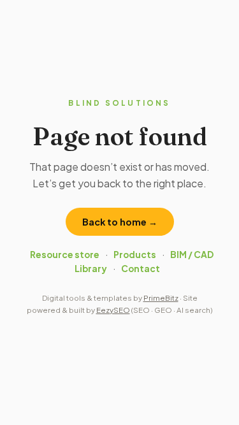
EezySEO (113, 310)
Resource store (64, 254)
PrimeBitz (160, 298)
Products (134, 254)
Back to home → (119, 221)
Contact (140, 268)
